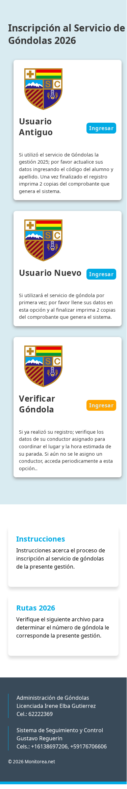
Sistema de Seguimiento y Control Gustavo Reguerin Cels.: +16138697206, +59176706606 (62, 738)
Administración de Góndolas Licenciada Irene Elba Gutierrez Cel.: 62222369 (56, 706)
